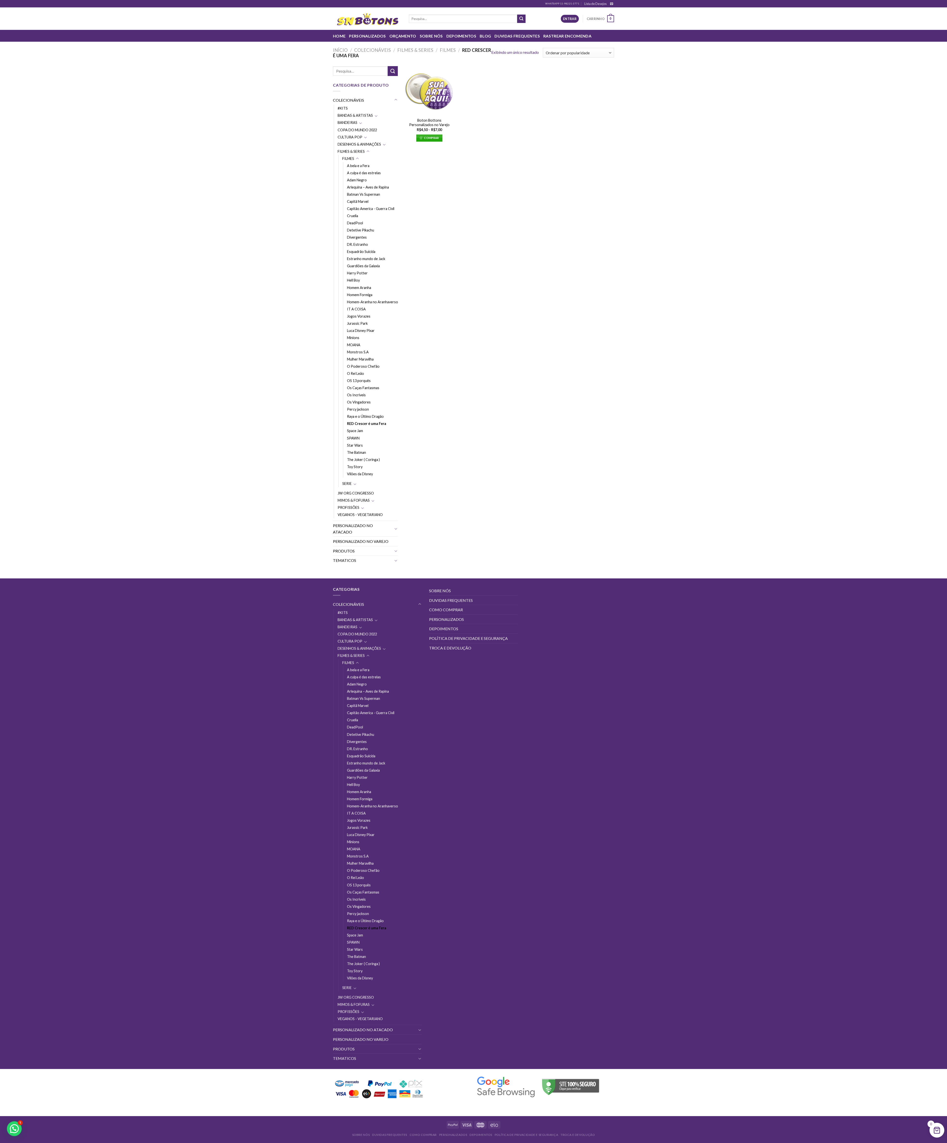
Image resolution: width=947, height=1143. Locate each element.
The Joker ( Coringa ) (363, 459)
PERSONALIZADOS (367, 36)
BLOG (485, 36)
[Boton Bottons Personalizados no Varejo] (429, 90)
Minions (353, 338)
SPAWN (353, 438)
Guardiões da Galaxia (363, 266)
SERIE (347, 483)
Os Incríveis (356, 395)
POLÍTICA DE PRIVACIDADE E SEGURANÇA (468, 638)
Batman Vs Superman (363, 194)
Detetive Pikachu (360, 230)
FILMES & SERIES (415, 50)
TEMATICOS (344, 560)
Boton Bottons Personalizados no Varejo (429, 122)
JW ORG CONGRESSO (356, 493)
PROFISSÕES (348, 507)
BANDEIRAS (347, 122)
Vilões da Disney (360, 474)
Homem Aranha (359, 288)
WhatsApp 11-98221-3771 (562, 3)
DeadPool (355, 223)
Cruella (352, 216)
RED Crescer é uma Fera (366, 423)
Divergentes (357, 237)
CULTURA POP (350, 137)
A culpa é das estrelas (364, 173)
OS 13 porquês (359, 381)
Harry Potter (357, 273)
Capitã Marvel (357, 201)
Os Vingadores (359, 402)
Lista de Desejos (595, 4)
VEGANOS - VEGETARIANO (360, 515)
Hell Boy (353, 280)
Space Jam (355, 431)
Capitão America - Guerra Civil (370, 209)
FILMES (448, 50)
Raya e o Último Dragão (365, 416)
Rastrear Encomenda (567, 36)
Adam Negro (357, 180)
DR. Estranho (357, 244)
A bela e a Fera (358, 166)
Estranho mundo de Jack (366, 259)
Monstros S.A (358, 352)
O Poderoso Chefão (363, 366)
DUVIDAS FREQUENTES (517, 36)
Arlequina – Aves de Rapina (368, 187)
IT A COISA (356, 309)
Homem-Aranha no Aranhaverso (372, 302)
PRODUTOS (344, 551)
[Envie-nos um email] (611, 4)
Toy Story (355, 467)
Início (340, 50)
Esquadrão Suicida (361, 251)
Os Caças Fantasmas (363, 388)
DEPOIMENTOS (461, 36)
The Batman (356, 452)
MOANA (353, 345)
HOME (339, 36)
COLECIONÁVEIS (372, 50)
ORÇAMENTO (402, 36)
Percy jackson (358, 409)
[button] (14, 1128)
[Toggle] (396, 100)
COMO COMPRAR (446, 609)
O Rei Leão (355, 373)
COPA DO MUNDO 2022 (357, 130)
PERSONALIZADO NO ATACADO (353, 528)
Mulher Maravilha (360, 359)
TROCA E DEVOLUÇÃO (450, 648)
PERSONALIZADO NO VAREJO (360, 541)
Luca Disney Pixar (361, 330)
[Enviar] (521, 19)
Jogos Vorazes (358, 316)
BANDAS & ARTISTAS (355, 115)
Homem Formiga (359, 295)
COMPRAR (431, 137)
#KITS (343, 108)
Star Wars (355, 445)
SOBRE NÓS (431, 36)
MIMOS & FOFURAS (354, 500)
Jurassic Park (357, 323)
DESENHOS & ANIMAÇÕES (359, 144)
